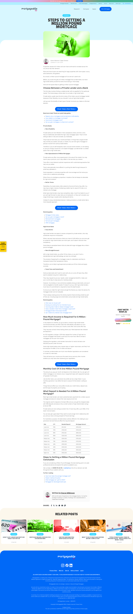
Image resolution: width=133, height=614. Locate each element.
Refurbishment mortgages (52, 219)
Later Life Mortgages (83, 3)
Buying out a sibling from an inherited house (58, 305)
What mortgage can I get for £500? (55, 480)
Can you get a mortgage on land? (54, 217)
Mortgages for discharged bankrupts (55, 482)
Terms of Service (81, 608)
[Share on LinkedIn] (56, 505)
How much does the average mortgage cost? (58, 476)
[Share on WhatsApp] (59, 505)
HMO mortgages (50, 223)
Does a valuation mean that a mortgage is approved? (60, 309)
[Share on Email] (62, 505)
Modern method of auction (53, 478)
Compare (86, 9)
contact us (67, 468)
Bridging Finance (93, 3)
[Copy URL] (65, 505)
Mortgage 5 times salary (52, 215)
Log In (81, 570)
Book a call (111, 3)
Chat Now (79, 1)
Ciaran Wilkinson (68, 493)
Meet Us (100, 3)
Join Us (105, 3)
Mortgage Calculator (64, 3)
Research (77, 9)
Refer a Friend (75, 570)
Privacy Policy (53, 570)
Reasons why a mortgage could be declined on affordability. (62, 116)
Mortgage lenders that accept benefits (56, 311)
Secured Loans (74, 3)
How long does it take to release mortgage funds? (59, 307)
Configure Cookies (66, 607)
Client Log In (118, 3)
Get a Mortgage (105, 9)
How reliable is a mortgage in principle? (56, 118)
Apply (94, 9)
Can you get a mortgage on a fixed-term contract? (59, 122)
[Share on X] (54, 505)
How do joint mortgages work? (54, 120)
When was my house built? (53, 303)
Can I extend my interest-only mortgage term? (58, 312)
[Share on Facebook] (51, 505)
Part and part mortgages (52, 221)
